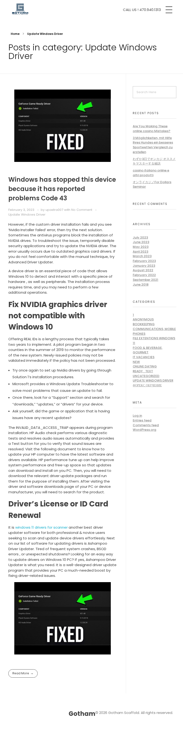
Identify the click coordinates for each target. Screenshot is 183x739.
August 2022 (143, 270)
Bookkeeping (144, 324)
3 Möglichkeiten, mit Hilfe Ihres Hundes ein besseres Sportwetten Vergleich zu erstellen (153, 145)
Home (15, 34)
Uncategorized (146, 376)
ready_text (143, 371)
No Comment (81, 209)
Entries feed (142, 420)
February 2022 (144, 275)
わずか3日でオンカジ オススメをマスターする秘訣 (154, 161)
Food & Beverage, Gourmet (148, 350)
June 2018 (140, 284)
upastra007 (55, 209)
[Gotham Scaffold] (50, 9)
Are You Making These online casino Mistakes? (151, 128)
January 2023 (144, 265)
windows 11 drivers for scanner (41, 527)
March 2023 (142, 256)
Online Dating (145, 366)
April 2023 (140, 251)
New (136, 362)
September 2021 (145, 279)
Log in (137, 415)
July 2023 (140, 237)
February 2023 (144, 261)
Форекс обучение (147, 385)
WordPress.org (144, 429)
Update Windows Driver (27, 214)
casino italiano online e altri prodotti (151, 172)
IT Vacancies (143, 357)
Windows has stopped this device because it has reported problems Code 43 (62, 189)
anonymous (143, 319)
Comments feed (146, 425)
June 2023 (141, 242)
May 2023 (140, 247)
